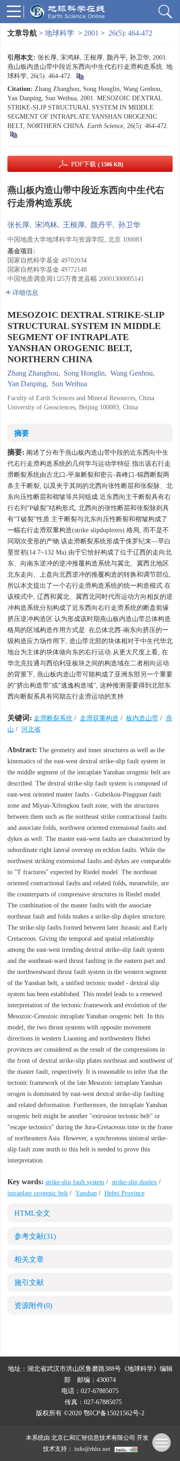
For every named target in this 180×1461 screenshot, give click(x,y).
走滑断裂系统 (53, 718)
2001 (91, 33)
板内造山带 (142, 718)
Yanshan (86, 1193)
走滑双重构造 (99, 718)
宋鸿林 (46, 225)
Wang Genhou (131, 373)
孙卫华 (129, 225)
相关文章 (29, 1259)
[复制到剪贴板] (79, 76)
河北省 (31, 729)
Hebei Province (124, 1193)
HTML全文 (32, 1213)
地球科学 (59, 33)
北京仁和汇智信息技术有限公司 (93, 1437)
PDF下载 (97, 164)
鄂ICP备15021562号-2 (114, 1413)
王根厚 (74, 225)
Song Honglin (84, 373)
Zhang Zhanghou (32, 373)
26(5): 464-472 (130, 33)
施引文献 (29, 1282)
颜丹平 (101, 225)
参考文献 (35, 1236)
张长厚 (18, 225)
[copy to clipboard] (13, 134)
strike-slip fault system (74, 1182)
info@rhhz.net (92, 1448)
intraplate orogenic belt (37, 1193)
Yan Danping (26, 384)
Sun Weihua (69, 384)
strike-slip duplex (134, 1182)
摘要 (21, 433)
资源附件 (33, 1305)
